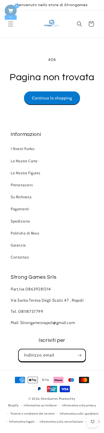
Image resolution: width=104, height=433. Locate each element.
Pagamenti (20, 209)
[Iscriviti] (79, 355)
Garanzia (18, 245)
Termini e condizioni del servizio (32, 413)
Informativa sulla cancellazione (61, 421)
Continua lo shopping (52, 98)
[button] (11, 24)
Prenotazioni (22, 185)
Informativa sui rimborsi (40, 405)
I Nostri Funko (22, 148)
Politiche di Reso (25, 233)
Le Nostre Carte (24, 161)
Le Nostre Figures (25, 173)
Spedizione (20, 221)
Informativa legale (22, 421)
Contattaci (20, 257)
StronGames (49, 398)
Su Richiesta (21, 197)
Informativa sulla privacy (79, 405)
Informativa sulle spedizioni (79, 413)
